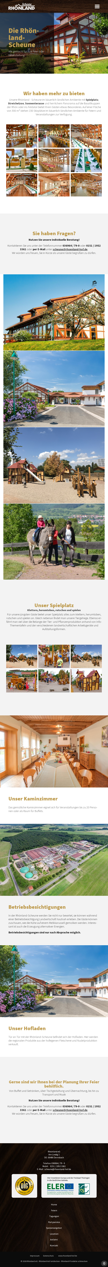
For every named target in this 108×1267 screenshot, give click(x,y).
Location (54, 1233)
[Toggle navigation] (97, 6)
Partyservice (54, 1222)
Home (54, 1204)
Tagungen (54, 1216)
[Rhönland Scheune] (21, 6)
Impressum (35, 1255)
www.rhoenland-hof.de (67, 1255)
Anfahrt (54, 1239)
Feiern (54, 1210)
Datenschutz (48, 1255)
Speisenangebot (54, 1227)
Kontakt (54, 1245)
